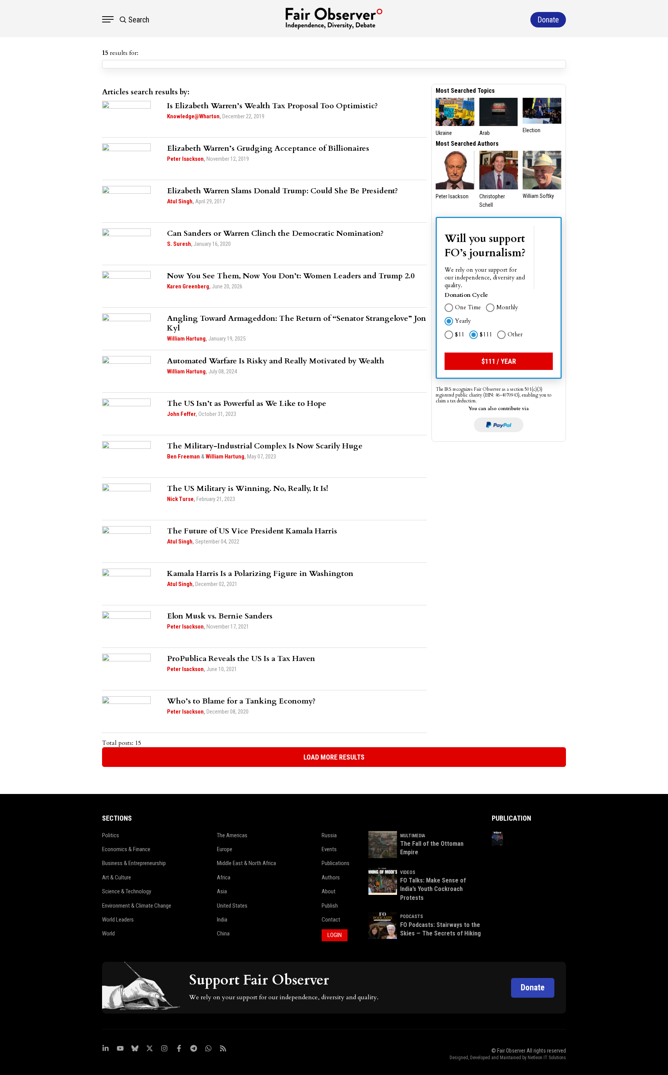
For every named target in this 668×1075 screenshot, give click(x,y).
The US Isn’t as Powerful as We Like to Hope (246, 403)
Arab (484, 133)
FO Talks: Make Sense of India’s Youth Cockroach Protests (433, 889)
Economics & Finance (126, 849)
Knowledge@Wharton (193, 116)
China (223, 933)
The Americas (232, 835)
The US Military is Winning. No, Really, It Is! (247, 488)
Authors (331, 877)
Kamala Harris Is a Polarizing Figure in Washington (260, 573)
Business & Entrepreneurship (134, 863)
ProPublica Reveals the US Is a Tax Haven (241, 658)
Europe (224, 849)
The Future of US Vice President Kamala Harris (252, 531)
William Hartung (186, 338)
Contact (331, 919)
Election (531, 130)
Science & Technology (126, 891)
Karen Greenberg (188, 286)
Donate (533, 987)
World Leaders (118, 919)
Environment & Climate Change (136, 905)
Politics (110, 835)
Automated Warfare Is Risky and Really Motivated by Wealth (275, 361)
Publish (330, 905)
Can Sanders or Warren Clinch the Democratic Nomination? (275, 233)
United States (232, 905)
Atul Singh (180, 201)
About (329, 891)
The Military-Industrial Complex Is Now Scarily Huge (265, 446)
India (222, 919)
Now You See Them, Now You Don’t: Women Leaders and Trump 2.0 (290, 276)
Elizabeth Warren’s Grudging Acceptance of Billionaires (268, 148)
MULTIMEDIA (412, 835)
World (108, 933)
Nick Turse (180, 499)
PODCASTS (411, 916)
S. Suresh (179, 243)
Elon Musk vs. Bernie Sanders (220, 616)
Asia (222, 891)
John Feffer (181, 414)
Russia (329, 835)
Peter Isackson (185, 158)
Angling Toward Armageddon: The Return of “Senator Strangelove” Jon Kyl (296, 323)
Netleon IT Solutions (547, 1057)
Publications (335, 863)
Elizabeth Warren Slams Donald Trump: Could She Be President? (282, 191)
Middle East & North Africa (246, 863)
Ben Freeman (183, 456)
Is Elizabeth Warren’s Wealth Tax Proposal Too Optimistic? (272, 106)
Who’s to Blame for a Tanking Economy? (241, 701)
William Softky (538, 196)
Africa (223, 877)
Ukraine (444, 133)
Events (329, 849)
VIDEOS (407, 872)
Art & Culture (116, 877)
